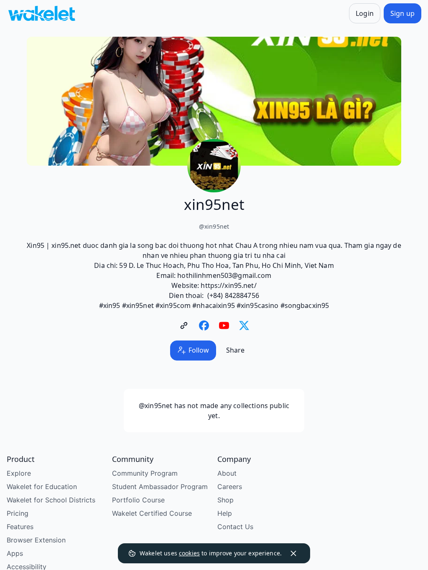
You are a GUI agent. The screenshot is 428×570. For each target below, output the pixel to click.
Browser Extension (36, 540)
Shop (225, 500)
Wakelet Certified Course (152, 513)
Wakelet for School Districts (51, 500)
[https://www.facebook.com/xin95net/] (204, 325)
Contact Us (235, 526)
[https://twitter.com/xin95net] (244, 325)
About (227, 473)
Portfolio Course (138, 500)
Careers (229, 486)
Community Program (145, 473)
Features (20, 526)
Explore (19, 473)
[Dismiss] (293, 553)
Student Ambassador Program (160, 486)
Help (224, 513)
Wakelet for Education (42, 486)
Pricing (17, 513)
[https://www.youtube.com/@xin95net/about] (224, 325)
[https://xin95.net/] (184, 325)
